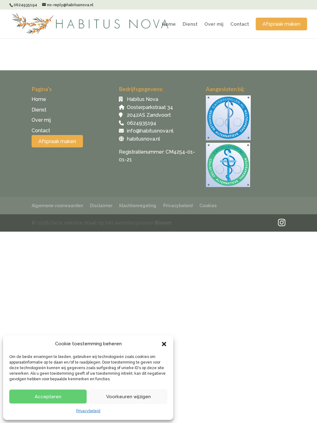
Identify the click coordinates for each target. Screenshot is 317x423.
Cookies (208, 205)
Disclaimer (101, 205)
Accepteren (48, 396)
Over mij (214, 24)
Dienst (190, 24)
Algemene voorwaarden (57, 205)
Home (169, 24)
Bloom (163, 223)
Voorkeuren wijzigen (128, 396)
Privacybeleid (88, 411)
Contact (239, 24)
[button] (164, 344)
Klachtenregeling (137, 205)
